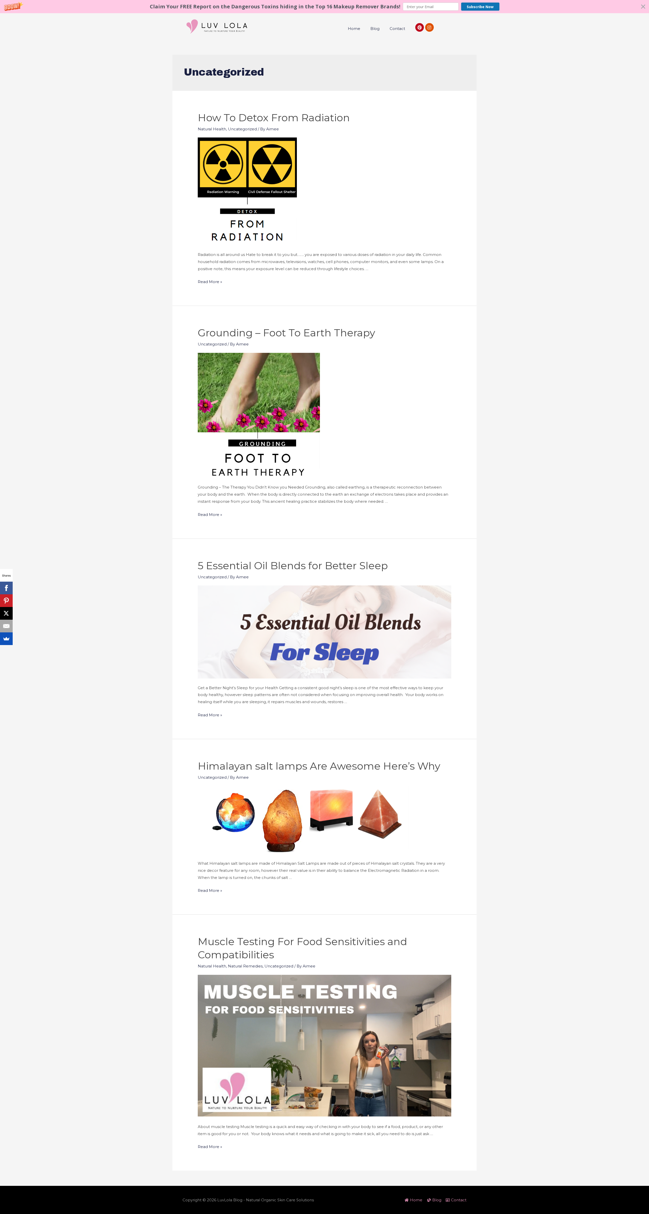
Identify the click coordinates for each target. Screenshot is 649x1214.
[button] (324, 6)
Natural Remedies (245, 966)
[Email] (6, 626)
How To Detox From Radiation (274, 117)
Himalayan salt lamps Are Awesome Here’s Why (319, 766)
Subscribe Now (480, 6)
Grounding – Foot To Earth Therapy (286, 332)
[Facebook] (6, 588)
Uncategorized (242, 129)
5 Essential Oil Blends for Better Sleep (293, 565)
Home (354, 28)
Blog (375, 28)
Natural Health (212, 129)
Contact (397, 28)
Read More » (210, 281)
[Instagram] (429, 27)
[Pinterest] (419, 27)
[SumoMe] (6, 638)
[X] (6, 613)
